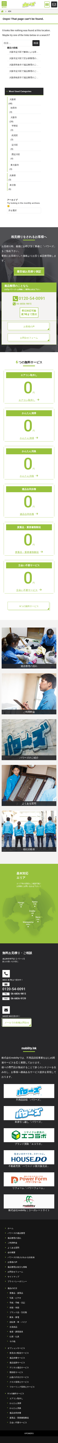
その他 (12, 1341)
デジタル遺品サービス (19, 1367)
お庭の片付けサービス (19, 1377)
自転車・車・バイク (18, 1322)
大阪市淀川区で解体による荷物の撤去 (25, 52)
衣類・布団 (14, 1307)
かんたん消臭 (15, 1408)
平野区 (15, 126)
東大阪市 (15, 165)
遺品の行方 (12, 1288)
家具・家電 (14, 1317)
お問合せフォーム (15, 1272)
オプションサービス (16, 1348)
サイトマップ (13, 1277)
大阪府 (13, 99)
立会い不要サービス (18, 1422)
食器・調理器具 (16, 1332)
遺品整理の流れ (14, 1238)
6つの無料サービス (16, 1393)
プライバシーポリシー (17, 1281)
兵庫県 (13, 175)
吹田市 (14, 108)
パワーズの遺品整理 (16, 1233)
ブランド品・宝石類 (18, 1312)
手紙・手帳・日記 (17, 1303)
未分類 (13, 185)
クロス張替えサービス (19, 1382)
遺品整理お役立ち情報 (17, 1267)
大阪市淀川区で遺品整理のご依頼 (24, 71)
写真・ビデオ (15, 1298)
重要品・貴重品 (16, 1293)
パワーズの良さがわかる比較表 (21, 1257)
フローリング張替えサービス (22, 1387)
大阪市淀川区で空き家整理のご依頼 (25, 58)
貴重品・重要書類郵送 (19, 1418)
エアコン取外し (16, 1398)
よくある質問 (13, 1248)
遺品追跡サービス (17, 1363)
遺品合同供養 (15, 1413)
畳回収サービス (16, 1372)
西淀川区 (16, 154)
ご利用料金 (12, 1243)
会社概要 (11, 1252)
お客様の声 (12, 1262)
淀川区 (15, 145)
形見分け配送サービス (19, 1353)
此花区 (15, 135)
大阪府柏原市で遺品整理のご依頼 (24, 77)
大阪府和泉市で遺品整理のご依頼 (24, 64)
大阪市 (14, 117)
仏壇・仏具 (14, 1336)
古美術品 (13, 1327)
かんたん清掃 (15, 1403)
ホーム (10, 1228)
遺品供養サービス (17, 1358)
